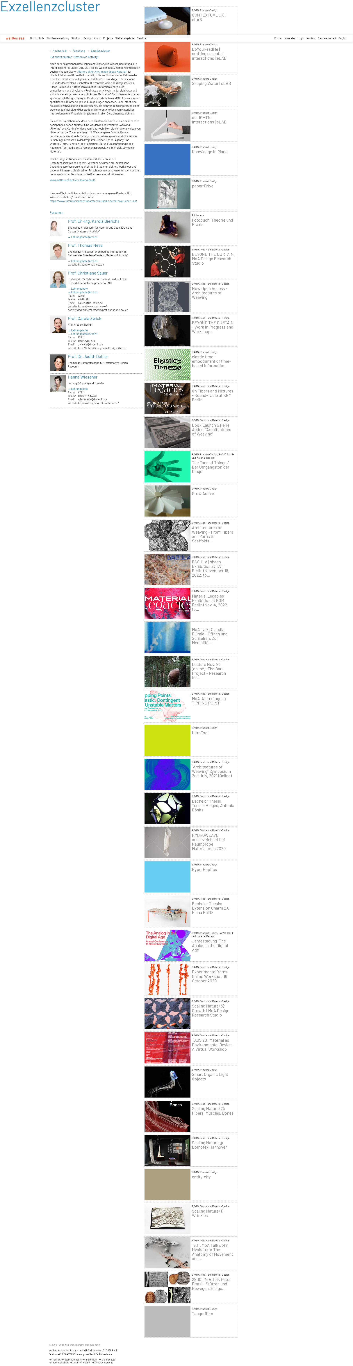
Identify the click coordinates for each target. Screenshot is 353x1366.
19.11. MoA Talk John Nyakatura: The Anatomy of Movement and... (212, 1252)
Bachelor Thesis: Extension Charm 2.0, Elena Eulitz (211, 908)
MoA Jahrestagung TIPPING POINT (209, 700)
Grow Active (203, 493)
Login (300, 38)
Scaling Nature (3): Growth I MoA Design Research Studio (210, 1010)
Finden (278, 38)
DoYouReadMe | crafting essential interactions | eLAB (209, 53)
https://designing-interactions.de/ (98, 403)
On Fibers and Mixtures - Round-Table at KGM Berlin (212, 395)
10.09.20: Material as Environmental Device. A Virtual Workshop (212, 1044)
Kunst (97, 38)
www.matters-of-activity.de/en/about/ (72, 180)
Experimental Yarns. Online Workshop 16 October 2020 (210, 976)
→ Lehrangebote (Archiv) (82, 237)
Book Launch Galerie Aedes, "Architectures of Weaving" (211, 429)
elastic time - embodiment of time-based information (211, 361)
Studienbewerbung (58, 38)
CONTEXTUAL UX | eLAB (209, 17)
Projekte (108, 38)
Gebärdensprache (103, 1362)
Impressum (91, 1359)
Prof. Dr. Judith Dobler (88, 356)
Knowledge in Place (209, 151)
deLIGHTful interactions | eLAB (209, 119)
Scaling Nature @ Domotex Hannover (209, 1144)
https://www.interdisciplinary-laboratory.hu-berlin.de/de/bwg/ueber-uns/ (93, 200)
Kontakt (311, 38)
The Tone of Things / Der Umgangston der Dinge (210, 467)
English (342, 38)
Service (141, 38)
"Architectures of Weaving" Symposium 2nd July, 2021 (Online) (212, 771)
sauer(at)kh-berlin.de (90, 302)
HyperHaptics (204, 869)
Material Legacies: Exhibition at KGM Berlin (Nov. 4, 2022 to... (209, 603)
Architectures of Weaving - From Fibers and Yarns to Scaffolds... (212, 534)
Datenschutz (108, 1359)
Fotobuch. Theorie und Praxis (212, 222)
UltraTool (200, 732)
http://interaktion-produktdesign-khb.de (102, 348)
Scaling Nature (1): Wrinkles (208, 1213)
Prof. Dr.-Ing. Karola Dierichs (93, 221)
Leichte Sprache (81, 1362)
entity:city (201, 1177)
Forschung (79, 50)
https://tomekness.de (91, 264)
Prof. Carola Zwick (84, 318)
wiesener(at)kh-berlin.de (92, 399)
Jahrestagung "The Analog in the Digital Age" (210, 945)
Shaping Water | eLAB (211, 83)
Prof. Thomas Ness (85, 245)
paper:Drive (202, 186)
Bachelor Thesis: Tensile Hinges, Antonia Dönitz (213, 805)
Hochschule (37, 38)
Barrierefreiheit (327, 38)
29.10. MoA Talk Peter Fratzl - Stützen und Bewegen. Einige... (211, 1283)
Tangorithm (202, 1313)
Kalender (290, 38)
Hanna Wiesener (82, 376)
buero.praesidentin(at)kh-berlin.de (94, 1354)
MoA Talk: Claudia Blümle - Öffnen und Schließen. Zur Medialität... (210, 636)
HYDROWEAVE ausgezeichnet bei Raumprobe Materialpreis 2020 (209, 842)
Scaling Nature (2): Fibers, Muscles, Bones (212, 1110)
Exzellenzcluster (100, 50)
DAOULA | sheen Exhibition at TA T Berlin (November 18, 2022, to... (210, 568)
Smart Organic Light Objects (210, 1076)
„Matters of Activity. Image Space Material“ (102, 71)
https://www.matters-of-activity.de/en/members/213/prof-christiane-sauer (98, 308)
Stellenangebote (125, 38)
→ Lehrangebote (78, 288)
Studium (76, 38)
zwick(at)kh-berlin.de (90, 344)
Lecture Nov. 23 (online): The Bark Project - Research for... (209, 671)
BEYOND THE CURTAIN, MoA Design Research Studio (213, 258)
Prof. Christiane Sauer (88, 272)
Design (87, 38)
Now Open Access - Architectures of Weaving (209, 292)
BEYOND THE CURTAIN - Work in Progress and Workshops (213, 327)
